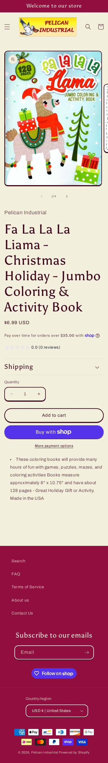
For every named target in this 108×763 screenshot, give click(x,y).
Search (19, 561)
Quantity (11, 382)
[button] (7, 26)
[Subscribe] (87, 652)
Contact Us (22, 613)
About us (20, 600)
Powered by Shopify (74, 752)
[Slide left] (41, 196)
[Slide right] (66, 196)
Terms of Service (28, 587)
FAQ (16, 574)
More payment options (54, 446)
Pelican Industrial (44, 752)
